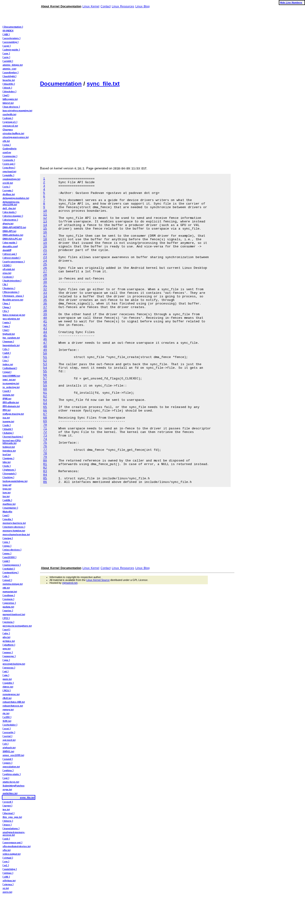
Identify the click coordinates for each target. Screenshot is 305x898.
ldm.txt (6, 462)
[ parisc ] (8, 610)
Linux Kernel (90, 6)
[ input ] (7, 372)
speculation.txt (11, 766)
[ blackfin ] (9, 84)
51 (45, 357)
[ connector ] (10, 156)
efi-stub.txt (9, 269)
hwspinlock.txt (11, 345)
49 (45, 350)
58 (45, 382)
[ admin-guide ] (11, 49)
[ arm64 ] (8, 61)
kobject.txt (9, 447)
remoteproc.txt (11, 694)
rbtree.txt (8, 686)
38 (45, 311)
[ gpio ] (6, 322)
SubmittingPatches (14, 785)
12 (45, 218)
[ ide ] (6, 356)
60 (45, 389)
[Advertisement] (137, 42)
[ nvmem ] (8, 599)
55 (45, 371)
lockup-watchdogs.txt (15, 481)
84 (45, 475)
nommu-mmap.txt (13, 584)
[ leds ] (6, 466)
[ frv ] (6, 311)
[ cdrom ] (8, 118)
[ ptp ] (6, 675)
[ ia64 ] (6, 353)
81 (45, 464)
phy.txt (6, 637)
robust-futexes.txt (13, 705)
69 (45, 421)
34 (45, 296)
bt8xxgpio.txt (10, 99)
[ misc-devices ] (12, 549)
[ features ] (9, 288)
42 (45, 325)
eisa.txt (7, 273)
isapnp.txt (8, 421)
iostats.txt (8, 394)
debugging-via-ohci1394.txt (11, 203)
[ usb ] (6, 838)
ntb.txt (6, 587)
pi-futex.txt (9, 641)
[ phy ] (6, 633)
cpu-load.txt (9, 171)
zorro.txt (7, 892)
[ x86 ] (6, 876)
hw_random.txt (11, 337)
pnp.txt (6, 648)
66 (45, 410)
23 (45, 257)
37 (45, 307)
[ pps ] (6, 660)
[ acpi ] (6, 45)
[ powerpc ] (9, 656)
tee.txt (6, 809)
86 (45, 482)
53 (45, 364)
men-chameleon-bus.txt (16, 534)
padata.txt (8, 606)
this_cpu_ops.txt (12, 817)
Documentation (61, 83)
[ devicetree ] (10, 219)
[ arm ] (6, 57)
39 (45, 314)
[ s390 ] (7, 717)
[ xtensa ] (8, 884)
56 (45, 375)
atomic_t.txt (9, 68)
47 (45, 343)
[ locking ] (8, 477)
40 (45, 318)
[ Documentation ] (13, 26)
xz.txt (6, 888)
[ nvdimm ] (9, 595)
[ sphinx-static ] (11, 774)
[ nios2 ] (7, 580)
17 (45, 236)
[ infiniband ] (10, 368)
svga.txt (7, 789)
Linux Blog (142, 6)
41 (45, 321)
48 (45, 346)
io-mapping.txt (11, 383)
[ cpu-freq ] (9, 167)
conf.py (7, 152)
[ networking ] (10, 572)
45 (45, 336)
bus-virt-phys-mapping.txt (17, 110)
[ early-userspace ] (14, 261)
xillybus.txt (9, 880)
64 (45, 403)
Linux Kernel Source (98, 580)
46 (45, 339)
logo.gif (7, 485)
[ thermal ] (8, 813)
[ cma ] (6, 144)
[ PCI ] (6, 618)
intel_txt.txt (9, 379)
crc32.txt (8, 183)
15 (45, 229)
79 (45, 457)
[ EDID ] (7, 265)
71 (45, 428)
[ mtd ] (6, 561)
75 (45, 443)
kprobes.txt (9, 450)
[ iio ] (5, 360)
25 (45, 264)
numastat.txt (10, 591)
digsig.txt (8, 223)
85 (45, 478)
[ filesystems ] (11, 292)
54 (45, 368)
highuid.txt (9, 334)
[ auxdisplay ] (10, 72)
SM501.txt (8, 751)
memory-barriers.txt (14, 523)
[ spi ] (6, 778)
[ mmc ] (7, 553)
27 (45, 271)
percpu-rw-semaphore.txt (17, 625)
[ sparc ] (7, 762)
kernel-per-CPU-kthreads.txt (12, 441)
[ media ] (8, 519)
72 (45, 432)
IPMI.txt (7, 398)
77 (45, 450)
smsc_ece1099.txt (13, 755)
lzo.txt (6, 496)
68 (45, 418)
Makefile (7, 511)
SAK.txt (7, 721)
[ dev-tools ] (9, 212)
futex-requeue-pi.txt (14, 315)
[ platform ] (9, 644)
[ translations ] (11, 828)
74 (45, 439)
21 (45, 250)
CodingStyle (10, 148)
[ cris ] (6, 186)
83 (45, 471)
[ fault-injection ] (12, 280)
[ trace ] (7, 824)
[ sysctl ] (8, 801)
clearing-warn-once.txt (16, 137)
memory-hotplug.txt (14, 530)
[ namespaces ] (11, 565)
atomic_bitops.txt (13, 65)
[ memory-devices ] (14, 526)
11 (45, 214)
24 (45, 261)
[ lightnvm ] (9, 469)
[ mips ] (7, 546)
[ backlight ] (9, 76)
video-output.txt (11, 854)
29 (45, 278)
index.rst (8, 364)
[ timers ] (8, 820)
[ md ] (6, 515)
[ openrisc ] (9, 603)
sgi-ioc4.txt (9, 740)
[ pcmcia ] (8, 622)
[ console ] (9, 160)
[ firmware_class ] (13, 295)
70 (45, 425)
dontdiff (7, 250)
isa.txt (6, 417)
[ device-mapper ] (13, 216)
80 (45, 460)
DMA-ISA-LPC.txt (12, 238)
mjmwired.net (69, 582)
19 (45, 243)
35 (45, 300)
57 (45, 378)
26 (45, 268)
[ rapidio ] (8, 683)
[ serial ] (7, 736)
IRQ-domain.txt (11, 406)
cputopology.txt (11, 179)
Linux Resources (123, 6)
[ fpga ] (6, 307)
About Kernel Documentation (61, 6)
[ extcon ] (8, 276)
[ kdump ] (8, 433)
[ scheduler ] (10, 724)
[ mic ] (6, 542)
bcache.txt (9, 80)
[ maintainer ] (10, 507)
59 (45, 386)
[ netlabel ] (9, 568)
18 (45, 239)
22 (45, 253)
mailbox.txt (9, 504)
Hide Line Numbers (291, 2)
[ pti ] (5, 671)
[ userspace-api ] (12, 842)
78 (45, 453)
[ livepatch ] (9, 473)
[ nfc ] (6, 576)
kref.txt (7, 454)
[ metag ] (8, 538)
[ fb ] (5, 284)
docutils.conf (10, 246)
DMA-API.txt (9, 231)
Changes (8, 129)
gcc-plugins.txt (11, 318)
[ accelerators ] (11, 38)
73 (45, 435)
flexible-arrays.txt (13, 299)
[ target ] (7, 805)
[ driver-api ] (10, 254)
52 (45, 361)
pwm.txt (7, 679)
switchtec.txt (10, 793)
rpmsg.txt (8, 709)
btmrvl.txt (8, 103)
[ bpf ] (6, 95)
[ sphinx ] (8, 770)
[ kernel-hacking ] (13, 436)
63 (45, 400)
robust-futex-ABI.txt (14, 702)
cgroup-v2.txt (10, 125)
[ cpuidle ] (8, 175)
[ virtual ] (8, 857)
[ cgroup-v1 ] (10, 122)
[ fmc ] (6, 303)
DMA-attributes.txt (13, 235)
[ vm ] (6, 861)
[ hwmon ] (8, 341)
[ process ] (9, 667)
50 (45, 353)
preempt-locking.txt (14, 663)
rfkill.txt (7, 698)
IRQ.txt (6, 410)
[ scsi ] (6, 728)
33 (45, 293)
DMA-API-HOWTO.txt (14, 227)
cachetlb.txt (9, 114)
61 (45, 393)
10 (45, 211)
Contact (106, 6)
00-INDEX (8, 30)
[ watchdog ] (10, 869)
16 (45, 232)
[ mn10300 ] (9, 557)
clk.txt (6, 141)
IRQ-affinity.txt (11, 402)
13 (45, 221)
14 (45, 225)
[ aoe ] (6, 53)
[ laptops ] (8, 458)
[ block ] (7, 87)
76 (45, 446)
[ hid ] (6, 330)
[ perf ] (6, 629)
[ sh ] (5, 743)
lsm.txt (6, 492)
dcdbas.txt (9, 194)
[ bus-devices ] (11, 106)
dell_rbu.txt (9, 208)
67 (45, 414)
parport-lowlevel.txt (14, 614)
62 (45, 396)
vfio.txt (6, 850)
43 (45, 328)
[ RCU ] (6, 690)
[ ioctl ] (6, 391)
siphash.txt (9, 747)
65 (45, 407)
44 (45, 332)
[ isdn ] (6, 425)
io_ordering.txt (11, 387)
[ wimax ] (8, 873)
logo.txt (7, 488)
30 (45, 282)
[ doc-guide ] (10, 242)
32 (45, 289)
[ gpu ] (6, 326)
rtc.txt (6, 713)
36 (45, 303)
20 (45, 246)
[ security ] (9, 732)
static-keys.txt (11, 781)
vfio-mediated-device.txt (16, 846)
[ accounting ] (10, 42)
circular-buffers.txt (13, 133)
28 (45, 275)
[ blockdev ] (9, 91)
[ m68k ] (7, 500)
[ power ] (8, 652)
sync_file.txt (103, 83)
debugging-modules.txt (16, 198)
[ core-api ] (9, 163)
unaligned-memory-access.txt (14, 833)
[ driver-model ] (11, 257)
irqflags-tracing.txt (13, 413)
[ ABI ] (6, 34)
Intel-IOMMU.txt (11, 375)
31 (45, 286)
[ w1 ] (6, 865)
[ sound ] (8, 759)
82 (45, 468)
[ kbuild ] (8, 429)
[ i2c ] (6, 349)
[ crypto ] (8, 190)
